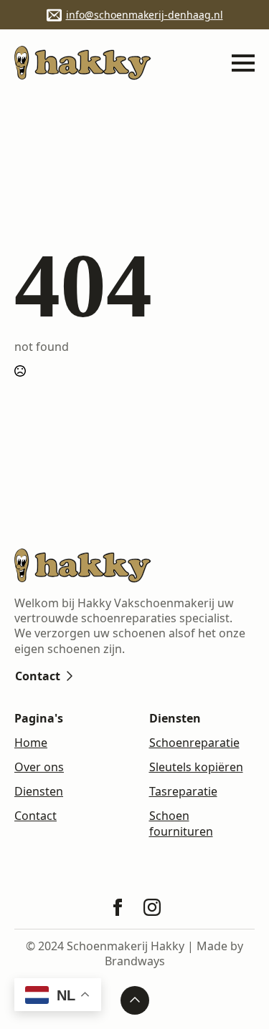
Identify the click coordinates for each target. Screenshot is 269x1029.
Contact (35, 815)
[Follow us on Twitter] (152, 907)
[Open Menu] (243, 63)
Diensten (38, 791)
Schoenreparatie (194, 742)
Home (30, 742)
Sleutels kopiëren (196, 767)
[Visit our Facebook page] (117, 907)
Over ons (39, 767)
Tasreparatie (183, 791)
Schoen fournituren (181, 823)
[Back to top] (135, 1000)
